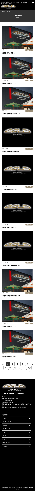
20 (10, 368)
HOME (1, 11)
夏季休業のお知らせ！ (9, 326)
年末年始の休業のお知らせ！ (11, 296)
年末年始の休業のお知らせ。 (11, 152)
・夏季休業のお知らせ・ (9, 189)
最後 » (29, 368)
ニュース (29, 50)
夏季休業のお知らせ (8, 53)
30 (15, 368)
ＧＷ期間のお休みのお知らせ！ (11, 114)
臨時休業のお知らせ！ (9, 83)
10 (5, 368)
